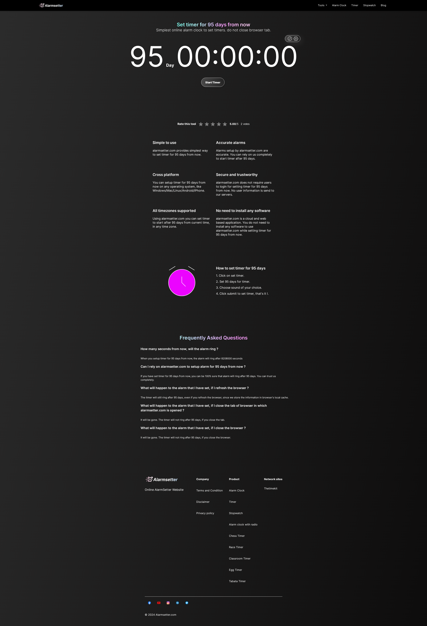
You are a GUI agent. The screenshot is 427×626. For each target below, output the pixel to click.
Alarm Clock (339, 5)
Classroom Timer (240, 558)
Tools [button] (321, 5)
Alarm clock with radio (243, 524)
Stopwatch (369, 5)
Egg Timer (235, 569)
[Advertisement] (16, 80)
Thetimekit (270, 488)
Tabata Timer (237, 581)
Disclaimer (202, 501)
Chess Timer (237, 535)
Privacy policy (205, 513)
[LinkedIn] (149, 603)
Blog (383, 5)
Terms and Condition (209, 490)
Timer (354, 5)
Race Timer (236, 547)
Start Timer (212, 82)
